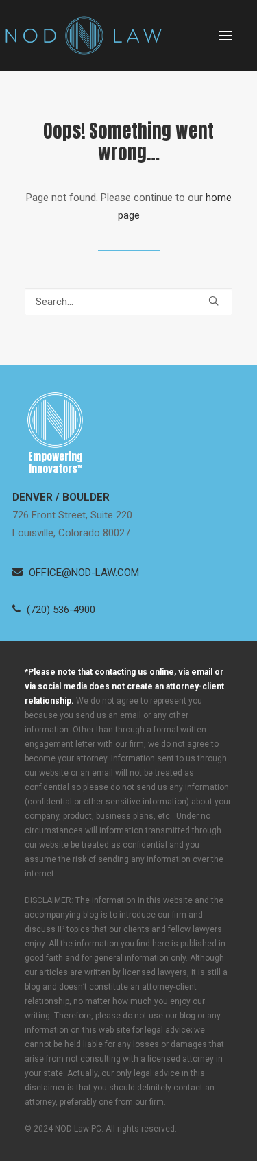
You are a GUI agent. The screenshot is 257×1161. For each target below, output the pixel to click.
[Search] (128, 301)
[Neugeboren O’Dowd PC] (83, 36)
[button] (225, 35)
